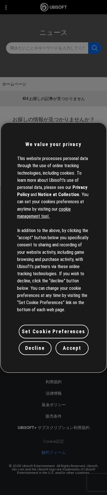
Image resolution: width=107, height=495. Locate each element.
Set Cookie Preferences (53, 331)
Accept (72, 348)
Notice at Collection (58, 194)
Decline (35, 348)
